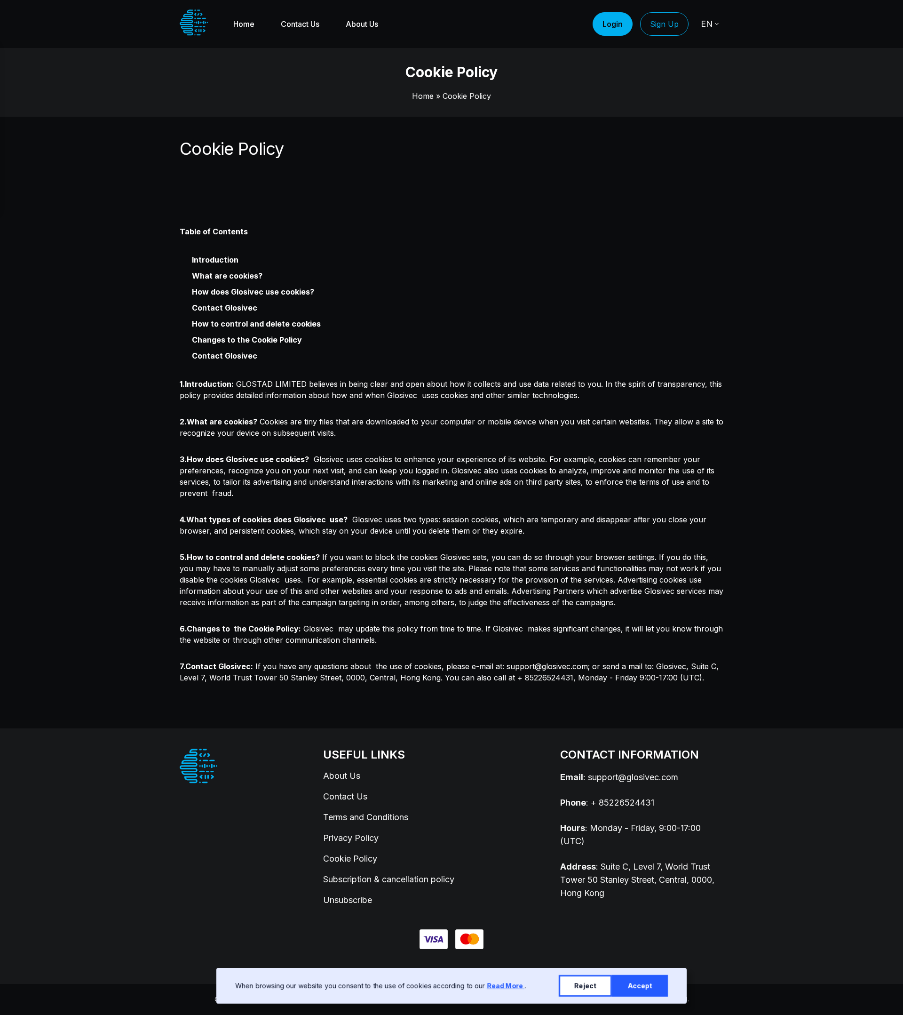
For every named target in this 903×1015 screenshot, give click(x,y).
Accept (639, 986)
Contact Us (300, 24)
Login (612, 24)
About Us (362, 24)
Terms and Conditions (365, 817)
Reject (585, 986)
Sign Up (664, 24)
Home (243, 24)
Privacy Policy (351, 838)
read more (505, 986)
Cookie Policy (350, 858)
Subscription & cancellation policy (388, 879)
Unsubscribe (347, 900)
